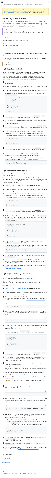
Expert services (30, 473)
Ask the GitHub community (9, 460)
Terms (13, 473)
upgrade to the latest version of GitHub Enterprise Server (15, 12)
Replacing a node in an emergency (14, 171)
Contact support (7, 462)
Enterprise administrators (8, 4)
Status (20, 473)
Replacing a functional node (12, 69)
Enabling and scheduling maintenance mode (23, 374)
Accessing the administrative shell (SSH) (35, 299)
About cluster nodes (32, 278)
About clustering (25, 34)
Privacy (16, 473)
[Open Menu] (49, 2)
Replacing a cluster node (8, 5)
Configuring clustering (37, 4)
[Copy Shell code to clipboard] (45, 303)
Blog (35, 473)
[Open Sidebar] (1, 5)
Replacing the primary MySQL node (15, 274)
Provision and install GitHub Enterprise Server (16, 82)
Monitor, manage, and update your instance (23, 4)
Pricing (24, 473)
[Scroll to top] (48, 475)
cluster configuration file (37, 131)
